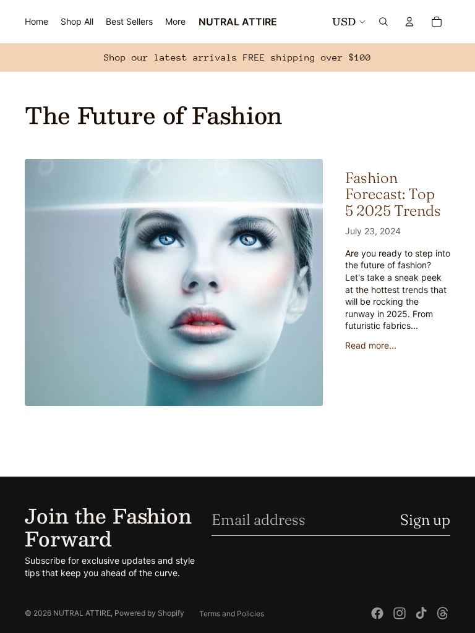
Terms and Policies (231, 613)
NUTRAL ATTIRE (82, 613)
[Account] (409, 21)
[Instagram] (399, 613)
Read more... (370, 345)
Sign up (425, 520)
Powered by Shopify (149, 613)
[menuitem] (175, 22)
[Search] (383, 21)
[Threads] (442, 613)
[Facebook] (377, 613)
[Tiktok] (421, 613)
